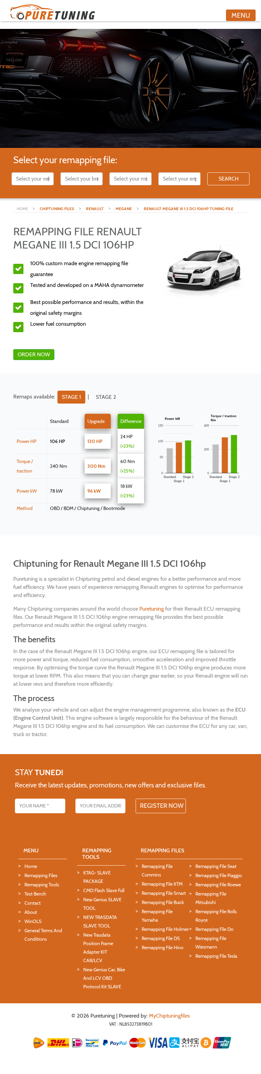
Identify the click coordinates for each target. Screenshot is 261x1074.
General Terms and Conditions (43, 934)
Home (30, 866)
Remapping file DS (161, 938)
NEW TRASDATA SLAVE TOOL (100, 921)
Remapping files (40, 875)
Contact (32, 903)
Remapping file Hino (163, 947)
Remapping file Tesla (216, 956)
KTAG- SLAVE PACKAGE (97, 877)
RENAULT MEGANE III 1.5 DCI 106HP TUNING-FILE (188, 208)
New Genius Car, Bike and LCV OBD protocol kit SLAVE (104, 978)
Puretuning (151, 609)
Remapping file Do (214, 929)
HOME (23, 208)
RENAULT (95, 208)
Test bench (35, 894)
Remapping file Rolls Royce (216, 915)
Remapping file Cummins (157, 870)
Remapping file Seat (216, 866)
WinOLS (32, 921)
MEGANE (124, 208)
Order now (34, 354)
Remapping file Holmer (165, 929)
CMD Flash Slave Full (103, 890)
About (30, 912)
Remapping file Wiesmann (210, 942)
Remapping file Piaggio (218, 875)
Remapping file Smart (164, 893)
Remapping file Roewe (218, 885)
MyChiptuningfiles (169, 1015)
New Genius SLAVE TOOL (102, 904)
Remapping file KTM (162, 884)
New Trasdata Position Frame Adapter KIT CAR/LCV (98, 948)
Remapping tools (41, 885)
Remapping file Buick (163, 902)
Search (229, 178)
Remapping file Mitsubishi (210, 898)
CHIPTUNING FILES (57, 208)
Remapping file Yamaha (157, 915)
